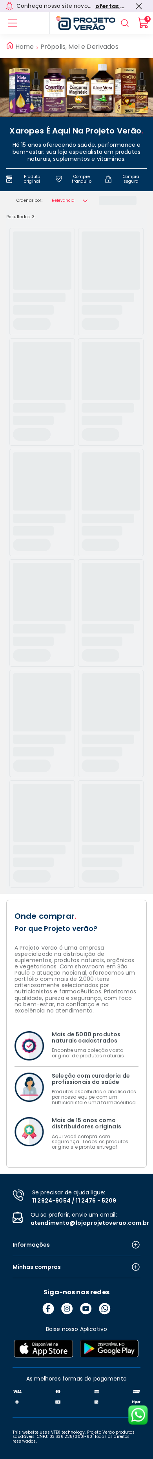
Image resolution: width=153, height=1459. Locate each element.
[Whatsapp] (104, 1308)
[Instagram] (67, 1308)
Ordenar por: (29, 200)
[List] (12, 23)
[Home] (82, 23)
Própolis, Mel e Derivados (79, 46)
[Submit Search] (124, 23)
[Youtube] (85, 1308)
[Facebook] (48, 1308)
